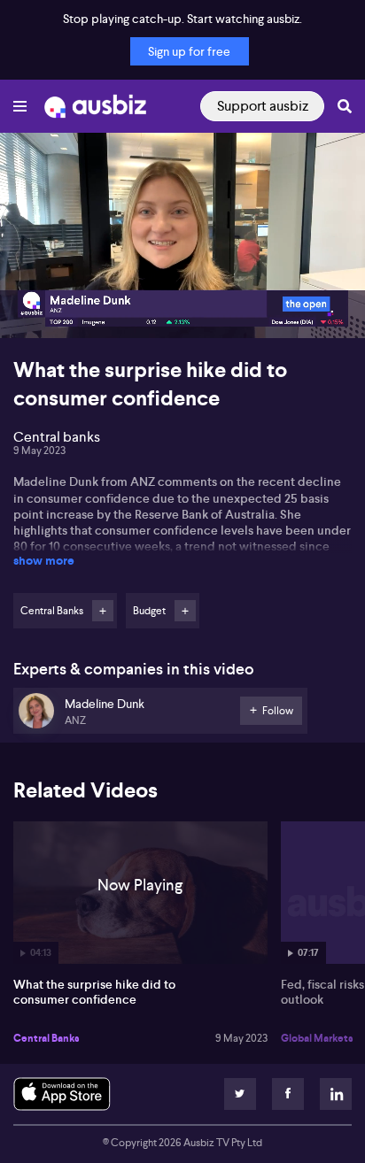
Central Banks (46, 1038)
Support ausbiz (262, 105)
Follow (102, 610)
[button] (32, 306)
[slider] (182, 274)
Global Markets (317, 1038)
